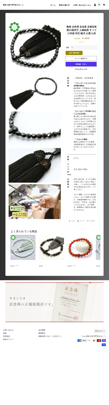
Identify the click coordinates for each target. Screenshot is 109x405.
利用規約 (6, 336)
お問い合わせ (8, 330)
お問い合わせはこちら (82, 5)
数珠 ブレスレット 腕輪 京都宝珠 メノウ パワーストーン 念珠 (79, 263)
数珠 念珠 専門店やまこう (13, 5)
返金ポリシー (8, 339)
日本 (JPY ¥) (99, 331)
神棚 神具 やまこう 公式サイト (50, 336)
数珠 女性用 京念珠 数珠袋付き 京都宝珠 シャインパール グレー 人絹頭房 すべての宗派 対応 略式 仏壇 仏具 (22, 263)
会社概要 (41, 330)
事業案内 (41, 333)
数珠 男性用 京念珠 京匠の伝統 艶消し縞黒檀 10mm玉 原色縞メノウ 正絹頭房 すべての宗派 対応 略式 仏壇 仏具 (51, 263)
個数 (67, 48)
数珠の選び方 (64, 5)
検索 (5, 333)
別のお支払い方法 (81, 69)
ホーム (53, 5)
